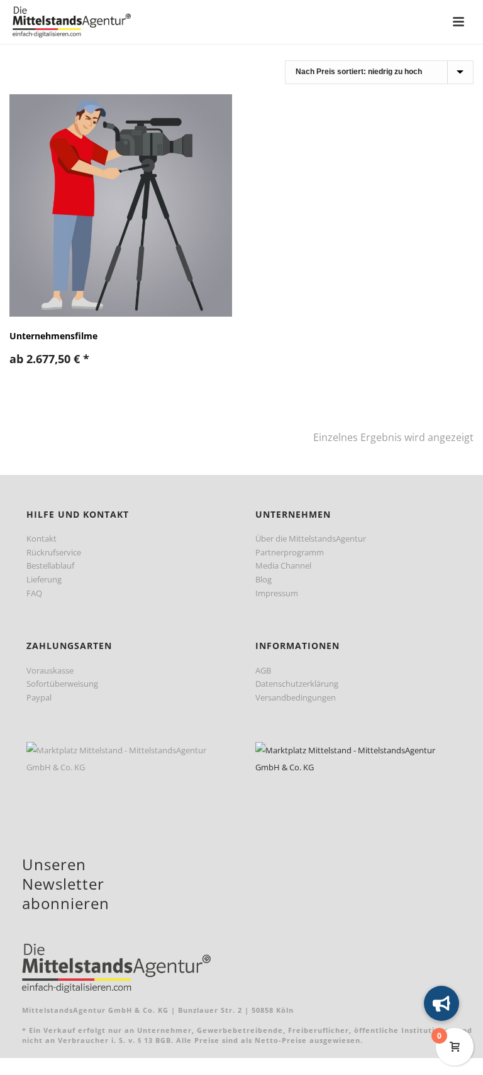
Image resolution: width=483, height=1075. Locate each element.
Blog (263, 579)
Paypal (39, 697)
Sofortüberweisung (62, 683)
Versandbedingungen (295, 697)
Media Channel (283, 565)
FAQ (34, 593)
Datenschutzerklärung (296, 683)
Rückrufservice (53, 552)
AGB (263, 670)
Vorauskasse (50, 670)
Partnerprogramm (289, 552)
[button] (441, 1003)
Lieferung (44, 579)
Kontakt (41, 538)
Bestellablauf (50, 565)
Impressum (276, 593)
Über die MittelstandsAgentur (310, 538)
